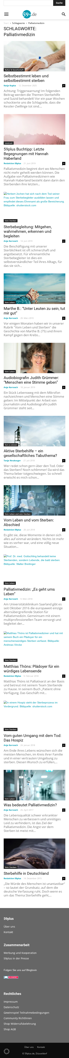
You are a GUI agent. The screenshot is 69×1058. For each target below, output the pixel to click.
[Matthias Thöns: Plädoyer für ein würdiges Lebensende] (34, 646)
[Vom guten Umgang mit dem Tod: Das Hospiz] (34, 716)
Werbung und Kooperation (20, 953)
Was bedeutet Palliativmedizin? (30, 805)
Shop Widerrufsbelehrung (20, 1023)
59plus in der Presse (16, 958)
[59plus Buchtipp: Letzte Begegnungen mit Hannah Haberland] (34, 129)
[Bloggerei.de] (11, 977)
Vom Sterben (10, 220)
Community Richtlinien (18, 1018)
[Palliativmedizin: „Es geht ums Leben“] (34, 569)
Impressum (11, 1001)
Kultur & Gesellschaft (14, 69)
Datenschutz (11, 1007)
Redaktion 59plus (12, 163)
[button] (6, 1051)
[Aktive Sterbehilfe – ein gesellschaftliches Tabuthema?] (34, 431)
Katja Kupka (10, 85)
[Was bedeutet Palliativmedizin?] (34, 785)
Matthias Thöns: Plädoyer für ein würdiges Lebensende (31, 668)
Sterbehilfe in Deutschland (26, 873)
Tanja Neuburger (12, 460)
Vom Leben (10, 302)
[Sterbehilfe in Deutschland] (34, 853)
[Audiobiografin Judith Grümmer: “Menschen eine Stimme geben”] (34, 358)
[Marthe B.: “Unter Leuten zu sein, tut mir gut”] (34, 288)
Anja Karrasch (11, 241)
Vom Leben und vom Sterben (18, 514)
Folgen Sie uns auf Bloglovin (20, 970)
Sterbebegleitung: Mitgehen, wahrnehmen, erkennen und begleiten (28, 231)
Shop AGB (10, 1029)
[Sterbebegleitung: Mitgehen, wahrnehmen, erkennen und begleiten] (34, 207)
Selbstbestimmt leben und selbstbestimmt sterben (26, 78)
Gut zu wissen (11, 444)
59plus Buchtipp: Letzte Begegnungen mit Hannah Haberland (26, 154)
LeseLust (9, 143)
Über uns (9, 926)
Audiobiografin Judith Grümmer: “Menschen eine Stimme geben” (31, 380)
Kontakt (8, 932)
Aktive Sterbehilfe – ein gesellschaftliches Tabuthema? (30, 453)
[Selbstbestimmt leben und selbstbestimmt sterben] (34, 56)
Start (6, 23)
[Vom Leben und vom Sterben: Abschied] (34, 500)
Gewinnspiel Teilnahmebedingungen (26, 1012)
